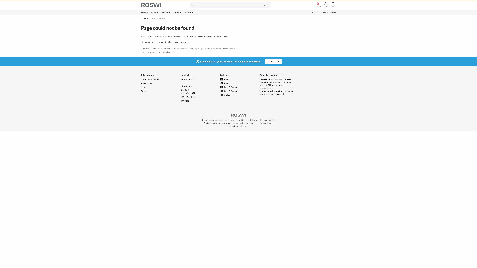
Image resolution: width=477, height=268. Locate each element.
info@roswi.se (187, 86)
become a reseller (266, 88)
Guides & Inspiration (150, 79)
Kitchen (166, 12)
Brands (177, 12)
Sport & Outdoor (149, 12)
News (143, 87)
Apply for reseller (328, 12)
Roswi (226, 79)
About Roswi (146, 83)
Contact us (273, 61)
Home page (144, 18)
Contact (314, 12)
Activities (189, 12)
